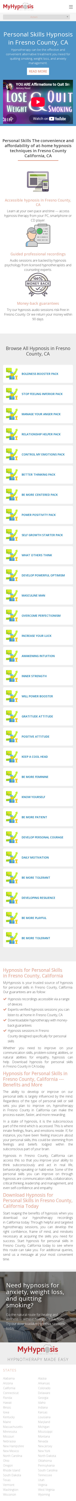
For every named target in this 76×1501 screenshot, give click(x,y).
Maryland (44, 1422)
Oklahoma (45, 1461)
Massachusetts (13, 1427)
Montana (44, 1436)
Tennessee (45, 1475)
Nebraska (9, 1441)
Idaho (42, 1402)
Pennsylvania (46, 1465)
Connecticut (11, 1393)
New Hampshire (13, 1446)
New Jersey (45, 1446)
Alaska (42, 1378)
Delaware (44, 1393)
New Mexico (11, 1451)
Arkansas (44, 1383)
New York (44, 1451)
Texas (7, 1480)
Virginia (42, 1485)
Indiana (43, 1407)
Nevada (43, 1441)
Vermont (8, 1485)
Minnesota (10, 1431)
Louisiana (44, 1417)
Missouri (8, 1436)
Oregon (8, 1465)
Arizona (8, 1383)
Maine (7, 1422)
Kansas (42, 1412)
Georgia (43, 1398)
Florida (7, 1398)
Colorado (44, 1388)
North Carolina (12, 1456)
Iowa (6, 1412)
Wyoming (44, 1494)
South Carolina (47, 1470)
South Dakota (12, 1475)
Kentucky (9, 1417)
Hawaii (7, 1402)
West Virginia (46, 1490)
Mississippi (45, 1431)
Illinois (7, 1407)
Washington (10, 1490)
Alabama (9, 1378)
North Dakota (47, 1456)
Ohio (6, 1461)
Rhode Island (11, 1470)
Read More (38, 71)
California (9, 1388)
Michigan (43, 1427)
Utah (41, 1480)
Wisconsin (9, 1494)
